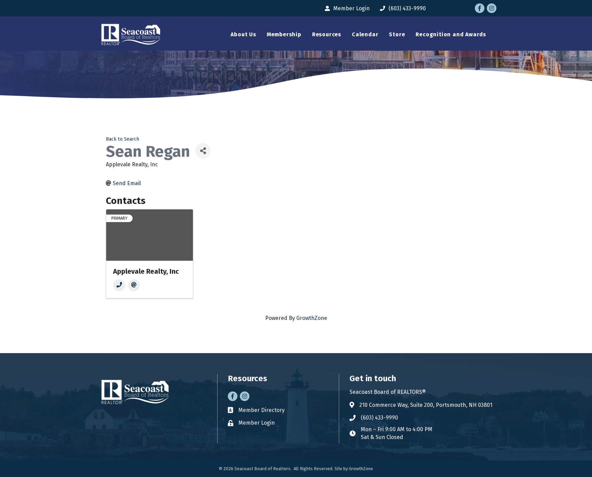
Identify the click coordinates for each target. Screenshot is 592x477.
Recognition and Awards (451, 34)
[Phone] (119, 285)
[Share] (203, 150)
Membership (284, 34)
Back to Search (122, 139)
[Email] (134, 285)
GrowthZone (311, 318)
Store (397, 34)
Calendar (365, 34)
